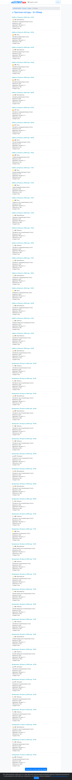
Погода (24, 8)
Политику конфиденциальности (59, 776)
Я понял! (36, 778)
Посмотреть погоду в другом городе (36, 769)
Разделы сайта (33, 2)
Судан (29, 8)
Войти (58, 2)
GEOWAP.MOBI (17, 8)
